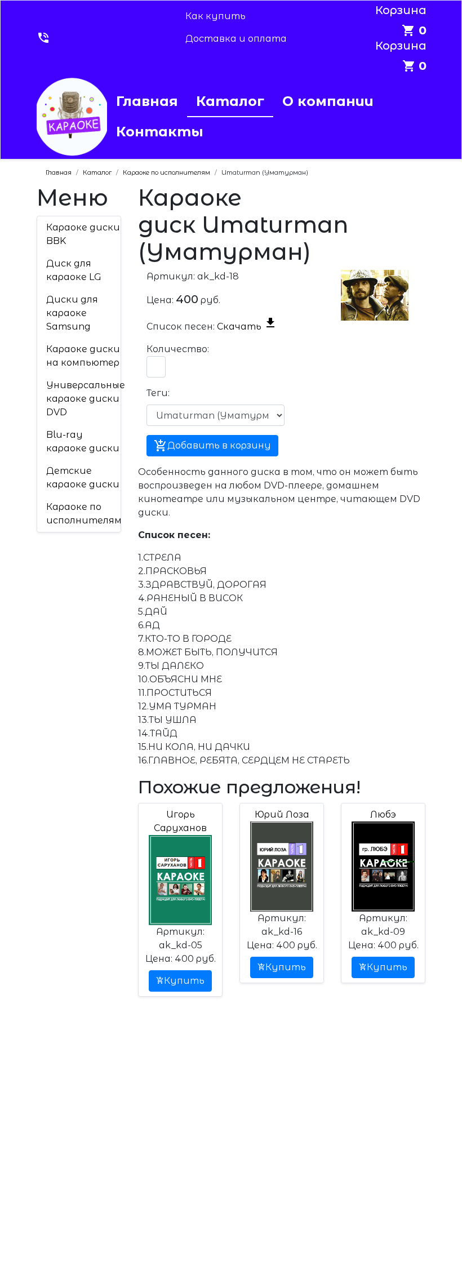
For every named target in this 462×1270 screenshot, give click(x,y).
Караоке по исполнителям (84, 513)
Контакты (159, 131)
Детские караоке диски (82, 477)
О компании (328, 101)
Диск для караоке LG (73, 270)
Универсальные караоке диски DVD (85, 399)
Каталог (230, 101)
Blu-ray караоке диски (82, 441)
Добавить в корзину (212, 445)
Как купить (215, 16)
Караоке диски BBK (83, 234)
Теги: (157, 393)
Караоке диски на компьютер (83, 356)
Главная (147, 101)
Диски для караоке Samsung (72, 313)
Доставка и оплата (236, 38)
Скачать (247, 326)
